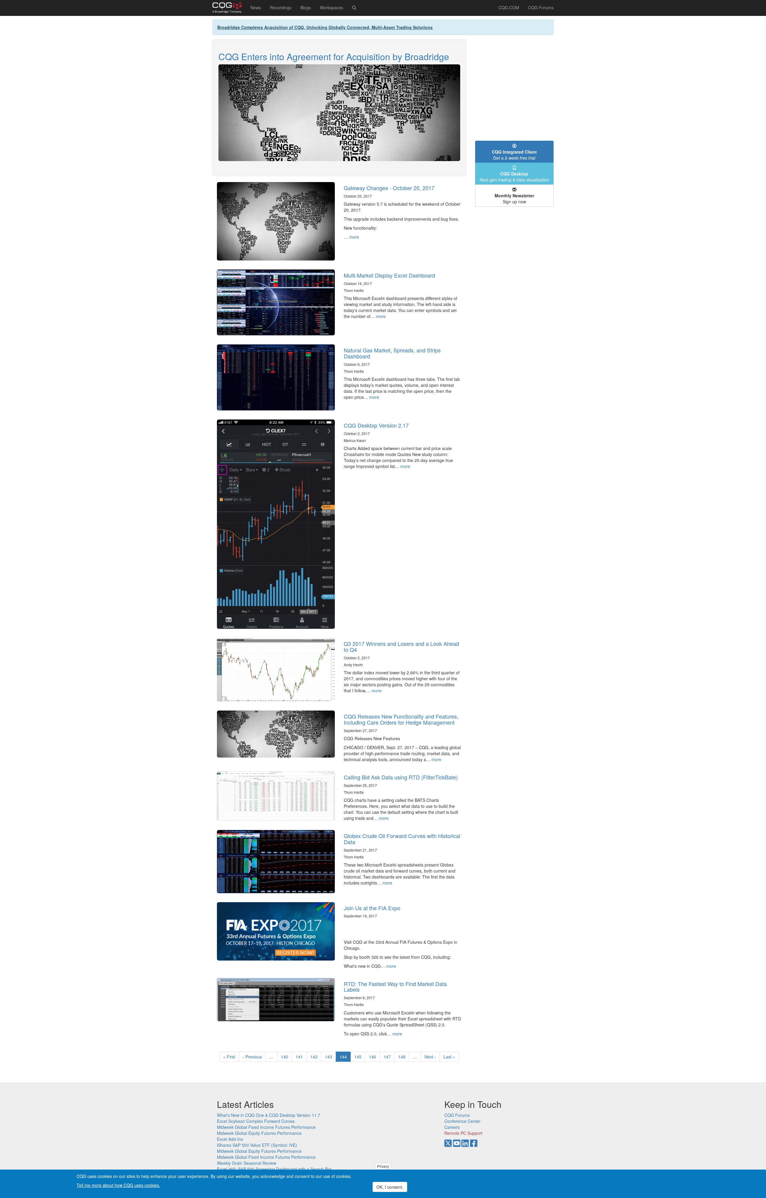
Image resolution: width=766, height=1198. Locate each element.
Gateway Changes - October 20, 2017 (389, 188)
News (255, 7)
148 (403, 1057)
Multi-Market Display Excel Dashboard (389, 275)
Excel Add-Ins (230, 1139)
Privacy (383, 1166)
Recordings (280, 7)
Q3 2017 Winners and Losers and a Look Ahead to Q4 (401, 646)
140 (286, 1057)
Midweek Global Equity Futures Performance (259, 1133)
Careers (452, 1127)
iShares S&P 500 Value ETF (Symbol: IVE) (257, 1145)
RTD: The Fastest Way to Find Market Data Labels (395, 986)
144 (345, 1058)
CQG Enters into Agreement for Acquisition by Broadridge (333, 56)
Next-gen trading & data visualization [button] (514, 177)
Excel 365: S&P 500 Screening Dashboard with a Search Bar (274, 1169)
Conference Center (462, 1121)
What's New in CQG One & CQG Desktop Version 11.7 (268, 1115)
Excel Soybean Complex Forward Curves (256, 1121)
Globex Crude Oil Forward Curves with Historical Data (402, 839)
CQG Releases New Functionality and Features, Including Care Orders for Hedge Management (401, 719)
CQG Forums (541, 7)
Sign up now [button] (514, 199)
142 (315, 1057)
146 (374, 1057)
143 (330, 1057)
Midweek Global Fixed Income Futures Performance (266, 1127)
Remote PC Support (463, 1133)
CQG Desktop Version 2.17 (376, 425)
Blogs (305, 7)
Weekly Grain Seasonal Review (246, 1163)
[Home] (229, 7)
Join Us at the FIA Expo (372, 908)
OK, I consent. (389, 1187)
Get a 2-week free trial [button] (514, 155)
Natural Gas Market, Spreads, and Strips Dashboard (392, 353)
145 (359, 1057)
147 (388, 1057)
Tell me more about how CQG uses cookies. (118, 1185)
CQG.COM (508, 7)
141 (301, 1057)
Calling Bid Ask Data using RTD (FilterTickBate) (401, 777)
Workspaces (331, 7)
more (354, 237)
